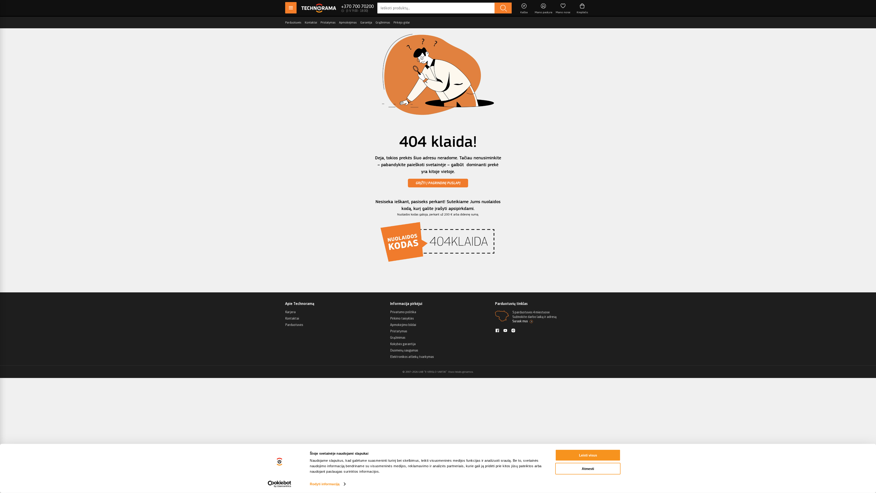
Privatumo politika (403, 312)
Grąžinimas (382, 22)
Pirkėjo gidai (402, 22)
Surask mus (520, 321)
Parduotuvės (293, 22)
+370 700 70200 (357, 6)
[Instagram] (513, 331)
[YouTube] (505, 331)
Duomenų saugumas (404, 350)
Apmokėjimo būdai (403, 325)
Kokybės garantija (403, 344)
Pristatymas (328, 22)
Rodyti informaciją (324, 484)
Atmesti (588, 468)
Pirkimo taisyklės (402, 318)
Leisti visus (588, 455)
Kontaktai (311, 22)
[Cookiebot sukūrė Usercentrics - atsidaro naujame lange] (280, 484)
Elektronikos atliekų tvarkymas (412, 357)
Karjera (290, 312)
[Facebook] (497, 331)
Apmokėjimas (348, 22)
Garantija (366, 22)
